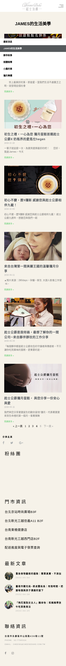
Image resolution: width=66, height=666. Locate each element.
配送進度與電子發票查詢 (22, 547)
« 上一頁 (18, 426)
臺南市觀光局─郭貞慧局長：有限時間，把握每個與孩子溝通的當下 (39, 588)
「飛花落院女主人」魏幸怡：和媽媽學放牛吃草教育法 (38, 604)
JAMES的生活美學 (12, 48)
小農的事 (7, 68)
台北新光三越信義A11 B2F (24, 521)
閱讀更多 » (9, 91)
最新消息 (7, 41)
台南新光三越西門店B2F (22, 539)
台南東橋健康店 (16, 530)
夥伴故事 (7, 55)
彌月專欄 (7, 75)
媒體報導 (7, 62)
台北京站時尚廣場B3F (21, 512)
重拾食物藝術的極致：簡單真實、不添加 (38, 573)
